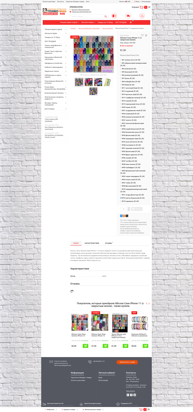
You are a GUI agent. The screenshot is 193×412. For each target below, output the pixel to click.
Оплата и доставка (78, 380)
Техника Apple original (68, 22)
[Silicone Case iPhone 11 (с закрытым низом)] (79, 82)
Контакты (60, 1)
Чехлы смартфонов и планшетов (53, 46)
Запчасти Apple (87, 22)
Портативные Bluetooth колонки (54, 82)
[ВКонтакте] (121, 216)
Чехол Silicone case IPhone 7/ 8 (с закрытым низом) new (118, 336)
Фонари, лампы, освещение (51, 104)
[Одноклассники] (124, 216)
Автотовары (50, 109)
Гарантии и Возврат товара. (81, 377)
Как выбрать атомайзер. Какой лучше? (54, 136)
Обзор (76, 243)
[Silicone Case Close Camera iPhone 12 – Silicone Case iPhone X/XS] (99, 322)
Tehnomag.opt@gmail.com (62, 365)
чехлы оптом (133, 224)
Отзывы (109, 243)
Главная (73, 28)
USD (124, 1)
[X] (127, 216)
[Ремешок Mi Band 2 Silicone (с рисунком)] (139, 322)
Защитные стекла (52, 71)
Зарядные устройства (53, 63)
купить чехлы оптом (130, 222)
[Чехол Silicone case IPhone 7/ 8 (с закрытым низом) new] (120, 322)
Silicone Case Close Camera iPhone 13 (78, 335)
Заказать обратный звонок (81, 9)
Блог (87, 1)
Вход (137, 1)
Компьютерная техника (54, 93)
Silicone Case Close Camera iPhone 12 (98, 335)
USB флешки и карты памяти (53, 76)
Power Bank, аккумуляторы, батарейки (55, 88)
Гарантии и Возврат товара (75, 1)
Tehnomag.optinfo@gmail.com (81, 12)
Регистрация (146, 1)
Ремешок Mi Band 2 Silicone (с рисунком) (139, 335)
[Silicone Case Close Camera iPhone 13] (79, 322)
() (131, 60)
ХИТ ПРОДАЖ (121, 22)
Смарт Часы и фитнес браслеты (53, 52)
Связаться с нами (127, 362)
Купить (138, 209)
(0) (81, 340)
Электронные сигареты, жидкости (54, 98)
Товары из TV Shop (105, 22)
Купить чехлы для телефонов (134, 233)
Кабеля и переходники (54, 67)
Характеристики (92, 243)
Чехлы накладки (107, 28)
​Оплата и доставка (49, 1)
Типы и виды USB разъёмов (51, 120)
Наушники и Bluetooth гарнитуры (53, 58)
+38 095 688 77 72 (99, 361)
